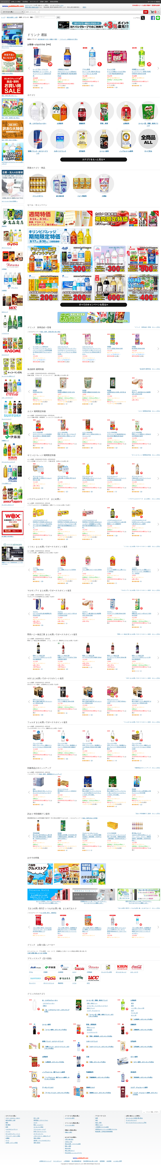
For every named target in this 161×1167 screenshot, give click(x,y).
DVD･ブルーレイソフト (40, 1131)
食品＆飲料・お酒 (10, 1120)
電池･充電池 (37, 1138)
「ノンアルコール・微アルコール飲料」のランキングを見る (56, 1078)
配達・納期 (68, 1146)
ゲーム (7, 1140)
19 (116, 714)
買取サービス (99, 1124)
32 (141, 447)
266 (67, 87)
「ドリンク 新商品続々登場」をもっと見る (147, 327)
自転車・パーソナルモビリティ (42, 1140)
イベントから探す (70, 1125)
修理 (96, 1118)
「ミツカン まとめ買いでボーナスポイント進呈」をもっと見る (141, 546)
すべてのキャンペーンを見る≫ (93, 304)
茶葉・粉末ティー (92, 1003)
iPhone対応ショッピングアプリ (73, 1153)
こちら (61, 5)
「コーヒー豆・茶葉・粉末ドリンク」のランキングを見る (100, 1015)
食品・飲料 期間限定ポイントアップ (50, 774)
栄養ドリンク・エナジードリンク (38, 152)
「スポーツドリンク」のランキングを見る (100, 1046)
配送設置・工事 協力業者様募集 (104, 1131)
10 (91, 403)
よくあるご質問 (117, 1161)
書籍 (7, 1122)
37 (67, 491)
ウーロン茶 (134, 1013)
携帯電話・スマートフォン (41, 1120)
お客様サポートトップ (45, 1161)
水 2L (47, 39)
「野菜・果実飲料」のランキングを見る (100, 1036)
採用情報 (102, 1161)
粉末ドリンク (91, 1008)
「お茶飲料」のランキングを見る (142, 1019)
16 (141, 491)
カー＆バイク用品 (38, 1127)
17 (91, 583)
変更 (84, 7)
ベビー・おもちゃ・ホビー (13, 1118)
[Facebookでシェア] (153, 19)
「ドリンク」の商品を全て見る (68, 39)
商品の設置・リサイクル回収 (73, 1144)
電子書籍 (8, 1124)
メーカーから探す (70, 1118)
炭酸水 (52, 39)
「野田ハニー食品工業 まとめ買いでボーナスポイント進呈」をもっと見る (138, 634)
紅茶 (132, 1010)
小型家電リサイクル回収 (102, 1127)
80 (42, 488)
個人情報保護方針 (76, 1161)
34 (116, 87)
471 (92, 85)
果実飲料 (89, 1030)
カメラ (35, 1122)
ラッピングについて (131, 1120)
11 (141, 804)
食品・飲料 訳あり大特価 (90, 818)
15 (91, 760)
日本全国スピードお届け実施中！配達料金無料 (146, 5)
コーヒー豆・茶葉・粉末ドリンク (148, 124)
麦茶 (56, 39)
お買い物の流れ (69, 1139)
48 (67, 758)
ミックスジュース (92, 1032)
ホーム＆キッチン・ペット (13, 1133)
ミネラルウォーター (49, 1003)
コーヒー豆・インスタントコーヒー (97, 1006)
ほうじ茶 (133, 1015)
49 (42, 447)
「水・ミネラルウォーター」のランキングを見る (56, 1010)
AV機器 (7, 1138)
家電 (7, 1127)
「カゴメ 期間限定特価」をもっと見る (148, 411)
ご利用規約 (67, 1161)
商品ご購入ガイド (70, 1150)
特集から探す (68, 1132)
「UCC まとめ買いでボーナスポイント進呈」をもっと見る (142, 678)
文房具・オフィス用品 (12, 1142)
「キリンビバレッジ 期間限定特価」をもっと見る (145, 455)
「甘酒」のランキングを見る (97, 1062)
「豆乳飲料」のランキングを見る (142, 1046)
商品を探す (68, 1148)
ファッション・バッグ (40, 1129)
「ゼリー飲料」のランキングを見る (143, 1062)
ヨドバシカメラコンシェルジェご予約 (136, 1122)
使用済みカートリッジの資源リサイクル (106, 1129)
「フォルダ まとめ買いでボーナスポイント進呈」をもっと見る (141, 722)
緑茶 (132, 1006)
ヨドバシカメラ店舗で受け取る (134, 1118)
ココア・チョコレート (93, 1010)
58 (42, 714)
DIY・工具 (36, 1118)
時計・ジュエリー (38, 1124)
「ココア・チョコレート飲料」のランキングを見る (145, 1093)
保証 (96, 1120)
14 (67, 669)
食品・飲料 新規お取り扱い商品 (50, 331)
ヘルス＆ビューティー (12, 1129)
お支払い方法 (68, 1141)
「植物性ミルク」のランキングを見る (99, 1093)
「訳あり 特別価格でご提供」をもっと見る (147, 813)
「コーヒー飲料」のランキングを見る (55, 1029)
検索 (58, 17)
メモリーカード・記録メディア (42, 1136)
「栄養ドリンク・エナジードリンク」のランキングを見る (56, 1047)
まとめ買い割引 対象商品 (48, 913)
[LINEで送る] (158, 19)
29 (91, 447)
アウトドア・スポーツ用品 (13, 1136)
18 (67, 539)
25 (91, 491)
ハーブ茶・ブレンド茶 (137, 1008)
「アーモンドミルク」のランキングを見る (56, 1093)
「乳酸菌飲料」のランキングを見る (99, 1077)
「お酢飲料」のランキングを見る (54, 1062)
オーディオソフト (38, 1133)
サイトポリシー (57, 1161)
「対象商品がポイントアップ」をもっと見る (147, 768)
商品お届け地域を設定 (31, 7)
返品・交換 (98, 1122)
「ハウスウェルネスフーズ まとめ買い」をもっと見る (143, 499)
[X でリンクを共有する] (143, 19)
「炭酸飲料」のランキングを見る (142, 1029)
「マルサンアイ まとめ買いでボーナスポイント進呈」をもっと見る (140, 590)
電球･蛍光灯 (37, 1142)
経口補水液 (41, 39)
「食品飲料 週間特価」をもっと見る (149, 369)
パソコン (8, 1131)
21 (91, 714)
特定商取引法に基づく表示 (90, 1161)
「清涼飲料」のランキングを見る (142, 1077)
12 (67, 447)
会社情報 (109, 1161)
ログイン (27, 5)
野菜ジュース (91, 1027)
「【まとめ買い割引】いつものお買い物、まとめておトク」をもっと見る (138, 908)
